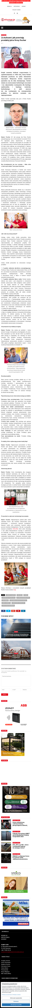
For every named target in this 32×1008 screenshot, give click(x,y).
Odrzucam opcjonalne (16, 998)
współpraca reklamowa (8, 605)
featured (19, 595)
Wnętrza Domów (5, 964)
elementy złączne (11, 595)
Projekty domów (5, 960)
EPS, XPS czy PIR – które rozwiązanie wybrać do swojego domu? (20, 846)
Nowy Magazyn (5, 971)
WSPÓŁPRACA (5, 937)
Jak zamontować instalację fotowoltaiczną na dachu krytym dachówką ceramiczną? (16, 635)
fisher (25, 595)
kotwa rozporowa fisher (23, 597)
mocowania (5, 600)
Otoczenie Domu (5, 966)
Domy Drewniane (5, 962)
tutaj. (15, 590)
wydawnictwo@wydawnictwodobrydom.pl (12, 952)
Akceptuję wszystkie (16, 1004)
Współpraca (17, 6)
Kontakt (24, 6)
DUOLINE (15, 529)
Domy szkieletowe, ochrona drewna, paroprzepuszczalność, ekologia (20, 825)
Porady (16, 631)
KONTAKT (4, 939)
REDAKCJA (4, 935)
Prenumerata (4, 970)
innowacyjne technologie (8, 597)
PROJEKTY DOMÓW (16, 9)
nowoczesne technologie (18, 602)
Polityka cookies (17, 994)
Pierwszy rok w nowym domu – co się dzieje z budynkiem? (16, 656)
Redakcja (9, 6)
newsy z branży (6, 602)
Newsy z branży (16, 820)
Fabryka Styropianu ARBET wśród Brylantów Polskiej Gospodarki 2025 (21, 835)
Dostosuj (16, 1001)
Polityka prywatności (7, 994)
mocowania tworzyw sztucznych (18, 600)
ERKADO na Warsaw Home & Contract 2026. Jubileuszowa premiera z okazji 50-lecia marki (21, 858)
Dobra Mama (4, 968)
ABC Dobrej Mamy (6, 973)
